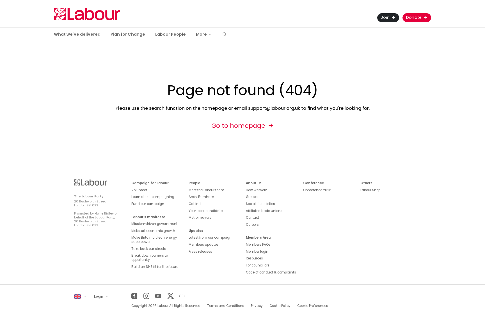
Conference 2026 (317, 190)
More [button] (201, 34)
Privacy (257, 306)
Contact (252, 217)
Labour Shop (370, 190)
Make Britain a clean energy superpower (154, 239)
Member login (257, 251)
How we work (256, 190)
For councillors (257, 265)
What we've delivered (77, 34)
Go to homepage (238, 125)
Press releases (200, 251)
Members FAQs (258, 244)
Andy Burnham (201, 197)
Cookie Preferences (312, 306)
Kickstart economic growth (153, 231)
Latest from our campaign (210, 237)
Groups (252, 197)
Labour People (170, 34)
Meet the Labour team (206, 190)
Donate (414, 17)
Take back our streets (148, 249)
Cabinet (195, 204)
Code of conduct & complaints (271, 272)
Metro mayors (200, 217)
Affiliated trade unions (264, 211)
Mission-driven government (154, 224)
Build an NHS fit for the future (154, 266)
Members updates (204, 244)
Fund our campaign (147, 204)
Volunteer (139, 190)
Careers (252, 224)
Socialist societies (260, 204)
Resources (254, 258)
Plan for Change (128, 34)
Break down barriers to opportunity (149, 257)
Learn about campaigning (152, 197)
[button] (224, 34)
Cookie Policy (279, 306)
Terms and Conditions (225, 306)
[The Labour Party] (87, 14)
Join (385, 17)
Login (99, 296)
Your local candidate (206, 211)
